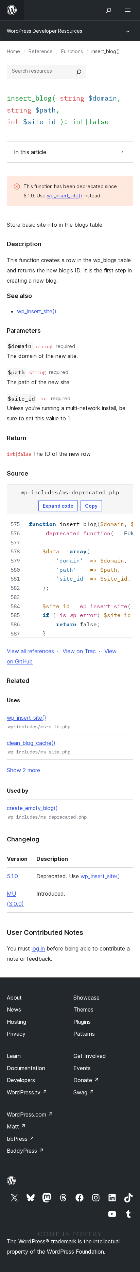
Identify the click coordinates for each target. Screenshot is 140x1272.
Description (24, 244)
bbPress (20, 1138)
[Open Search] (108, 10)
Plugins (82, 1021)
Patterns (84, 1033)
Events (82, 1068)
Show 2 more (23, 770)
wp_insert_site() (64, 195)
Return (17, 438)
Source (17, 473)
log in (38, 948)
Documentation (26, 1068)
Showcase (86, 997)
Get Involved (89, 1055)
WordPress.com (30, 1114)
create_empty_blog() (32, 808)
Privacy (16, 1033)
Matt (16, 1126)
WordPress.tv (27, 1092)
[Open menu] (129, 10)
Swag (83, 1092)
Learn (14, 1055)
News (14, 1009)
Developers (21, 1080)
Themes (83, 1009)
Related (18, 680)
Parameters (24, 330)
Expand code (58, 506)
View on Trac (79, 651)
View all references (30, 651)
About (14, 997)
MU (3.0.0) (15, 898)
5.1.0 (12, 876)
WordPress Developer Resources (44, 31)
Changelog (23, 839)
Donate (86, 1080)
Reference (41, 51)
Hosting (16, 1021)
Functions (72, 51)
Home (13, 51)
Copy (91, 506)
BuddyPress (25, 1150)
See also (19, 295)
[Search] (79, 72)
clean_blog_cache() (31, 742)
